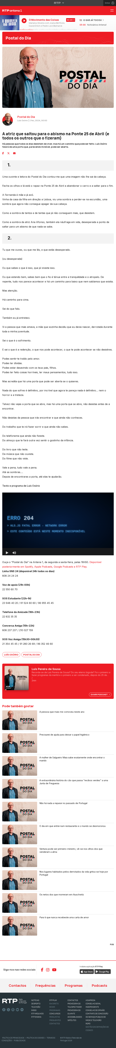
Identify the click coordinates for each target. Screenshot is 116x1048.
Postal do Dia (18, 38)
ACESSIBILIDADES (75, 1017)
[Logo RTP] (14, 1001)
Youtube (17, 1009)
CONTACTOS (73, 1000)
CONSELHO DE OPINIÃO (95, 1010)
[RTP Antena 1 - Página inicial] (9, 10)
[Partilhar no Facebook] (3, 153)
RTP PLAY (53, 1000)
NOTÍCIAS (35, 1000)
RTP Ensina (36, 1017)
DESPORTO (35, 1003)
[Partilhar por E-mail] (14, 153)
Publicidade (20, 1040)
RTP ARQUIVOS (37, 1013)
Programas (74, 985)
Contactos (17, 985)
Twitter (8, 1009)
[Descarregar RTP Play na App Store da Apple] (87, 971)
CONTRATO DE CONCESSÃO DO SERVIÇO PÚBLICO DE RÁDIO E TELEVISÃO (97, 1017)
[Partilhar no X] (8, 153)
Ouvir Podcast (99, 694)
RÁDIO (33, 1010)
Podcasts (99, 985)
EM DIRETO (54, 1003)
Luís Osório (11, 654)
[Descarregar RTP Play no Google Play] (102, 971)
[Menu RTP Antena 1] (113, 10)
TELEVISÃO (35, 1007)
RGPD (88, 1023)
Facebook (4, 1009)
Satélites (72, 1020)
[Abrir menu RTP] (58, 3)
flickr (22, 1009)
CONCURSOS (54, 1013)
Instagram (13, 1009)
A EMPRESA (90, 1000)
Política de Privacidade (13, 1038)
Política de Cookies (35, 1038)
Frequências (45, 985)
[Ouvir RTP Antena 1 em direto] (9, 23)
